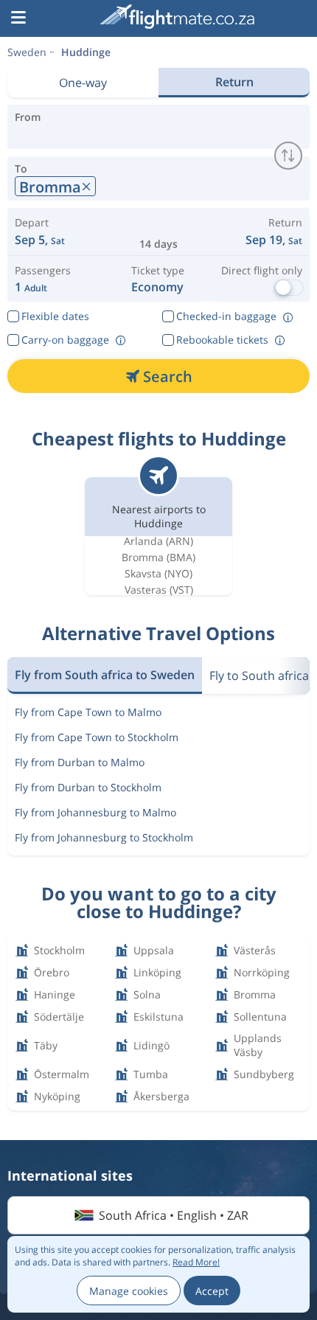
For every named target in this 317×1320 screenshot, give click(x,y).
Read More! (196, 1262)
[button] (18, 18)
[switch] (288, 156)
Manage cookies (128, 1291)
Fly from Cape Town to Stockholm (96, 737)
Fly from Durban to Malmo (79, 762)
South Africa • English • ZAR (173, 1215)
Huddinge (86, 52)
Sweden (26, 52)
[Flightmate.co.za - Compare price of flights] (177, 16)
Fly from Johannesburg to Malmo (95, 812)
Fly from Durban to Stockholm (88, 787)
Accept (212, 1291)
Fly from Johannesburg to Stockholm (104, 837)
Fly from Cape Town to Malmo (88, 712)
